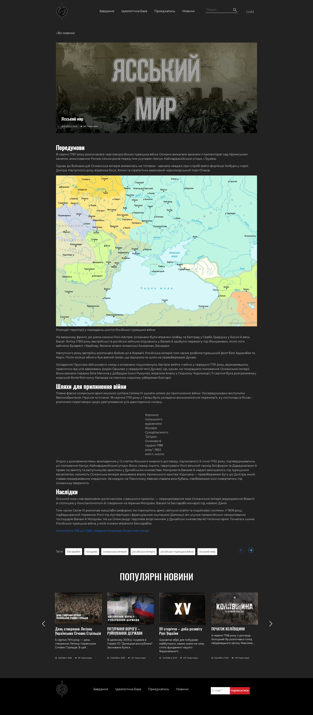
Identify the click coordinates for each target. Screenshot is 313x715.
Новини (188, 11)
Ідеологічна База (134, 11)
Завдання (106, 11)
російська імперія (143, 551)
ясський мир (207, 551)
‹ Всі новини (65, 33)
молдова (91, 551)
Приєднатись (164, 11)
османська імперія (115, 551)
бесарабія (73, 551)
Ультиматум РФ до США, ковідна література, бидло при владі (102, 530)
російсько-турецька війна (177, 551)
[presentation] (43, 623)
